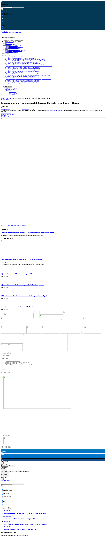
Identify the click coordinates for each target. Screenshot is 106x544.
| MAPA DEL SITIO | (7, 447)
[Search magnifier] (2, 9)
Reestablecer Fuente (10, 465)
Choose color (4, 470)
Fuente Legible (4, 467)
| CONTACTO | (6, 446)
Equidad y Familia (12, 92)
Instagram (3, 454)
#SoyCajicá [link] (3, 115)
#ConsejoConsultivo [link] (5, 109)
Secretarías (6, 98)
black (2, 471)
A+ (4, 465)
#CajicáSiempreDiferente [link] (6, 117)
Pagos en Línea (5, 460)
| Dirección (8, 90)
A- (1, 465)
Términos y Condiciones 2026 (13, 361)
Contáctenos (4, 457)
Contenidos (15, 98)
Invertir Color (3, 477)
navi (28, 471)
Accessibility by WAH (6, 480)
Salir (2, 463)
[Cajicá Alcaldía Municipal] (12, 32)
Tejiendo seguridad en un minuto (14, 225)
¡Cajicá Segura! (8, 226)
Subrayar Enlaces (4, 473)
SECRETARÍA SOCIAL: (11, 88)
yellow (24, 471)
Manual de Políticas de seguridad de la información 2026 (19, 365)
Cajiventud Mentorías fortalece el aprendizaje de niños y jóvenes (28, 233)
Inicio (2, 98)
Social (10, 98)
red (16, 471)
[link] (25, 109)
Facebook (3, 451)
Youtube (3, 452)
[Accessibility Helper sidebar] (4, 461)
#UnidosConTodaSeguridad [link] (7, 114)
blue (13, 471)
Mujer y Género (12, 94)
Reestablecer (4, 474)
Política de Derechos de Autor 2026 (14, 363)
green (10, 471)
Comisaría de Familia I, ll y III (14, 96)
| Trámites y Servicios (11, 89)
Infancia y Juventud (13, 93)
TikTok (2, 458)
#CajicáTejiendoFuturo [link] (6, 113)
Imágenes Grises (4, 476)
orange (20, 471)
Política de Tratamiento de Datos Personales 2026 (18, 362)
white (6, 471)
